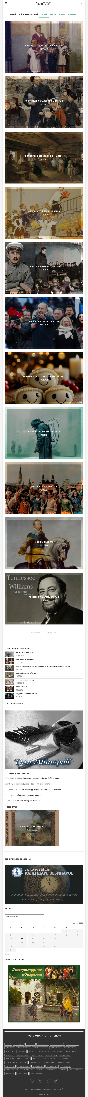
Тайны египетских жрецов (25, 680)
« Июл (7, 954)
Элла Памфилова (76, 1069)
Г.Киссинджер (57, 1051)
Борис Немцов (10, 1051)
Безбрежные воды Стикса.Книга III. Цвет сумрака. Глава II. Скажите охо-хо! (43, 666)
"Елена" (8, 1044)
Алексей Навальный (57, 1044)
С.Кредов (40, 1069)
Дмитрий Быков (70, 1051)
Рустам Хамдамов (27, 1069)
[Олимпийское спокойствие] (9, 675)
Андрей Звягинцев (23, 1047)
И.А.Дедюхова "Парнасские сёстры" (17, 1058)
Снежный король (44, 542)
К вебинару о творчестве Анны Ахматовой (42, 789)
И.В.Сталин (36, 1058)
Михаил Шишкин (23, 1066)
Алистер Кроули (73, 1044)
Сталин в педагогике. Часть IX (44, 266)
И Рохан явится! (21, 687)
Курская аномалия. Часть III (44, 431)
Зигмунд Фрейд (51, 1055)
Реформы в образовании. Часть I (44, 156)
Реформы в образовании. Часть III (44, 46)
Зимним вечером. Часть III (29, 795)
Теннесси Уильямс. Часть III (44, 597)
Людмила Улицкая (64, 1062)
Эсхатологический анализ (25, 659)
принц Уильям (22, 1073)
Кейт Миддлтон (35, 1062)
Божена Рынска (56, 1047)
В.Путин (31, 1051)
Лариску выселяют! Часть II (44, 321)
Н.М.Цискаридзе (38, 1066)
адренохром (10, 1073)
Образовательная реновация (44, 211)
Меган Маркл (10, 1066)
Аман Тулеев (10, 1047)
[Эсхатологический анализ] (9, 661)
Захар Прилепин (37, 1055)
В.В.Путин (22, 1051)
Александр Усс (42, 1044)
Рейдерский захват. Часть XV (26, 694)
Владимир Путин (43, 1051)
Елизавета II (9, 1055)
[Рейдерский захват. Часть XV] (9, 696)
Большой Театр (69, 1047)
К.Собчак (23, 1062)
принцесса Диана (36, 1073)
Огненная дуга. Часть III (44, 486)
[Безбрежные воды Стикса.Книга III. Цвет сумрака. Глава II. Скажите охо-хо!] (9, 668)
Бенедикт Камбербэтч (40, 1047)
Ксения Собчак (49, 1062)
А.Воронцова (18, 1044)
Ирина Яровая (63, 1058)
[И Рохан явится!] (9, 689)
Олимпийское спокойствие (26, 673)
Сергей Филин (51, 1069)
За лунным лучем (22, 1055)
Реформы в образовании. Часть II (44, 101)
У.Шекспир (63, 1069)
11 (22, 939)
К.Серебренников (11, 1062)
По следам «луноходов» (24, 652)
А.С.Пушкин (30, 1044)
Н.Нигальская (65, 1066)
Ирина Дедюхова (49, 1058)
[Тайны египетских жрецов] (9, 682)
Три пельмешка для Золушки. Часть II (44, 376)
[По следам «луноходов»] (9, 654)
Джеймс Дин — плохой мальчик (37, 784)
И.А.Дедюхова (65, 1055)
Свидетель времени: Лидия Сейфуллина (41, 778)
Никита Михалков (12, 1069)
